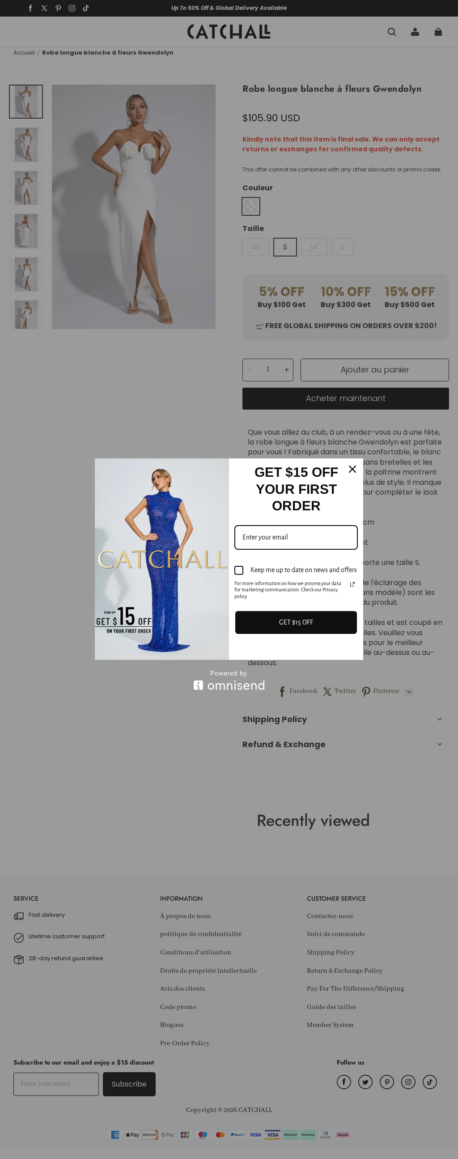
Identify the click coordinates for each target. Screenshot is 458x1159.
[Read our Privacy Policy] (352, 584)
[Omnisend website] (229, 680)
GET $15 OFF (296, 622)
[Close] (352, 469)
